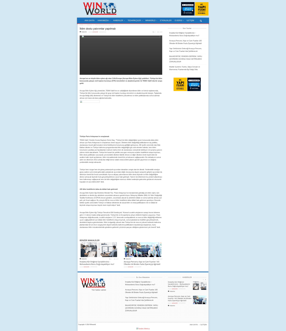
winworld (95, 32)
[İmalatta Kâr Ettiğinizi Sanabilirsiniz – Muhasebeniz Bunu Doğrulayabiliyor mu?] (99, 249)
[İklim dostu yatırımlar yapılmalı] (121, 55)
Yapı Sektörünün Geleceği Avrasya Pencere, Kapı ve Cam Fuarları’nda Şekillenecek (185, 50)
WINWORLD (150, 22)
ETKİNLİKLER (166, 20)
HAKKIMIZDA (102, 22)
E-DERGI (177, 22)
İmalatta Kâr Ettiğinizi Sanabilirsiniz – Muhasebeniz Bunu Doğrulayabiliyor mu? (97, 262)
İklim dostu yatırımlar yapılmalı (98, 28)
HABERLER (117, 22)
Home (81, 25)
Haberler (89, 25)
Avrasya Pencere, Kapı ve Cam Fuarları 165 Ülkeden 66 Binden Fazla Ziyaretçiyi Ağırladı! (142, 262)
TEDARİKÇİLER (133, 22)
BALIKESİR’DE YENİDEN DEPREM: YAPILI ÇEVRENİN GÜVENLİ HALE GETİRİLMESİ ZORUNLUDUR (185, 59)
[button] (201, 20)
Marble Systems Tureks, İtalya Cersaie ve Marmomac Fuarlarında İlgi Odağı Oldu (184, 68)
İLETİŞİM (190, 20)
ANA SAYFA (90, 20)
